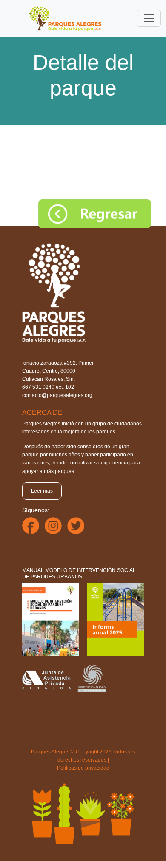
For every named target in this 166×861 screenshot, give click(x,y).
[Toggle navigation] (149, 18)
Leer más (42, 491)
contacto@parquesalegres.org (57, 395)
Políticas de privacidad (83, 768)
